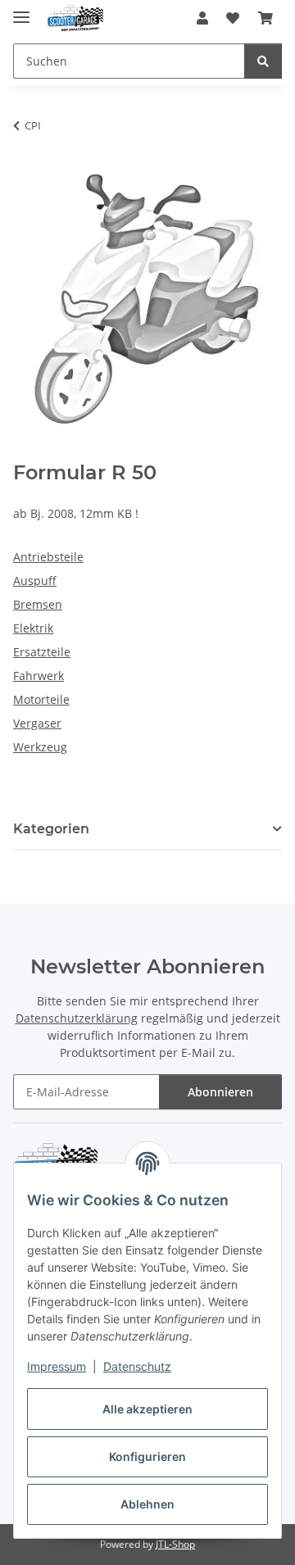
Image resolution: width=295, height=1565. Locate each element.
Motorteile (41, 699)
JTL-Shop (175, 1544)
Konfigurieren (147, 1456)
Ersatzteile (41, 652)
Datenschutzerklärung (77, 1018)
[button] (202, 18)
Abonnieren (220, 1092)
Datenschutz (137, 1366)
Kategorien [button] (51, 829)
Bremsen (37, 604)
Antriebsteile (48, 557)
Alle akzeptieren (147, 1409)
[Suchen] (263, 61)
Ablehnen (147, 1504)
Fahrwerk (38, 675)
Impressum (56, 1366)
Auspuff (35, 580)
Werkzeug (40, 747)
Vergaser (37, 723)
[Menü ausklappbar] (21, 10)
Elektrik (33, 628)
